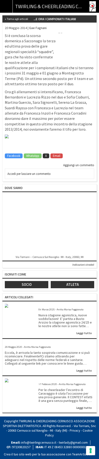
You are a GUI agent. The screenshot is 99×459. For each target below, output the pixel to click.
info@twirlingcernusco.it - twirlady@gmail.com (54, 442)
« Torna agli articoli (16, 19)
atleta (72, 284)
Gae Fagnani (38, 28)
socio (27, 284)
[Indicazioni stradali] (49, 224)
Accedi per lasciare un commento (29, 174)
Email (56, 156)
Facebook (13, 156)
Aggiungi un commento (78, 165)
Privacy (75, 430)
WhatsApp (32, 156)
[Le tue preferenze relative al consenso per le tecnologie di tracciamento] (90, 450)
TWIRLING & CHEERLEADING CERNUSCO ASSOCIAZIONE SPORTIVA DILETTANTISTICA (49, 6)
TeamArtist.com (83, 454)
